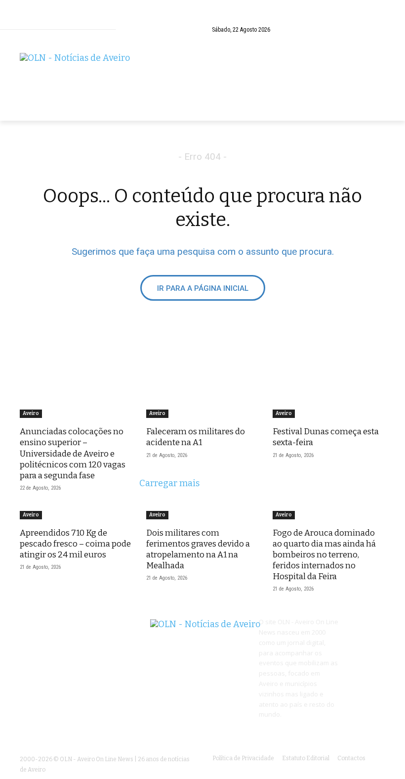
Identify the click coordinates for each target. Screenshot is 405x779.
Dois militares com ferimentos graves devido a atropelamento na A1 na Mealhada (198, 549)
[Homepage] (202, 72)
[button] (375, 22)
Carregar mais (169, 483)
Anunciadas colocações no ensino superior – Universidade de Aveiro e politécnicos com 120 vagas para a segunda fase (72, 453)
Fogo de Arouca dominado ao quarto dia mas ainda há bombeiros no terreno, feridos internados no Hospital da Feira (324, 555)
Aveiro (31, 413)
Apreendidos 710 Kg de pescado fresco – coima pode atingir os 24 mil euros (75, 544)
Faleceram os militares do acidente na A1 (195, 437)
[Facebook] (377, 39)
